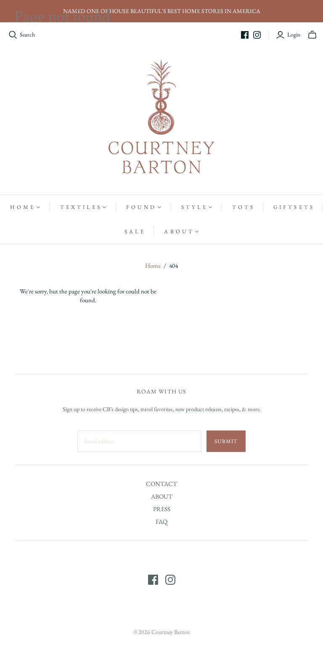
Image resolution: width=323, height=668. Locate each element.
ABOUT (161, 496)
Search (27, 34)
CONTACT (161, 484)
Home (153, 265)
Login (293, 34)
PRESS (161, 509)
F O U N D (140, 207)
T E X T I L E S (80, 207)
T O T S (242, 207)
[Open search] (13, 35)
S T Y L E (193, 207)
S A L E (134, 231)
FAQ (161, 521)
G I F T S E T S (293, 207)
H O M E (22, 207)
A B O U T (178, 231)
